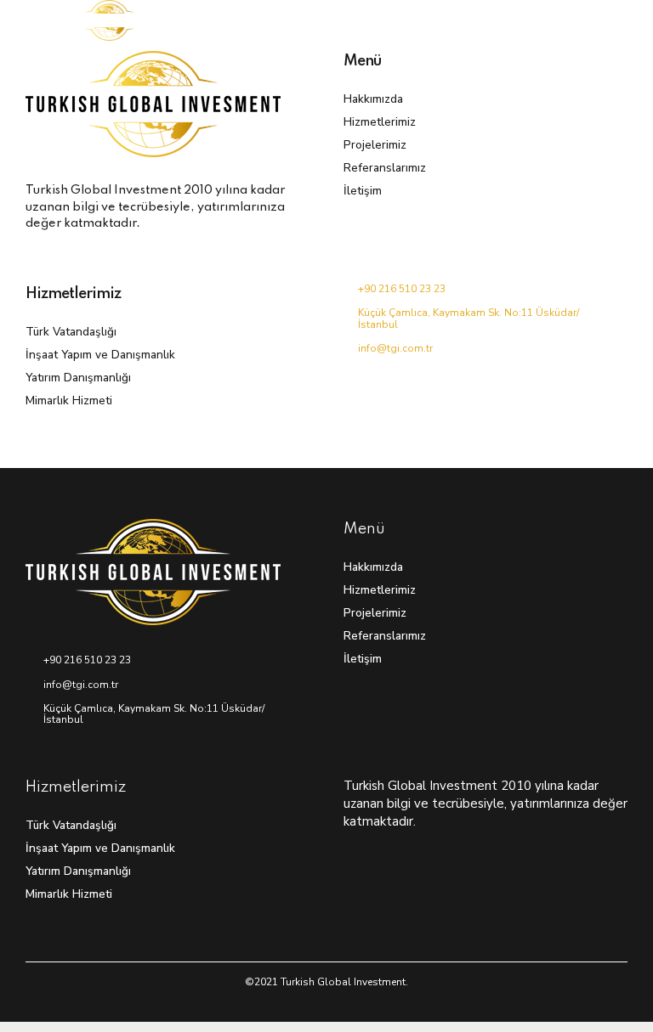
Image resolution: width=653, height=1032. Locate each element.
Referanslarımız (385, 168)
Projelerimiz (375, 145)
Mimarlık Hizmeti (69, 400)
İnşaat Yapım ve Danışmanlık (100, 355)
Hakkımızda (373, 99)
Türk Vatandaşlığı (71, 332)
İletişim (363, 191)
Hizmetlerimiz (380, 122)
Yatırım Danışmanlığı (78, 377)
